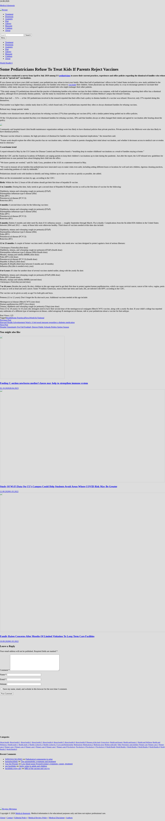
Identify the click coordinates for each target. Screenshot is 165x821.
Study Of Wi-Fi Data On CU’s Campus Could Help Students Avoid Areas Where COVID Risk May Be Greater (58, 486)
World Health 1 (121, 747)
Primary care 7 (51, 747)
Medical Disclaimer (57, 818)
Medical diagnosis (7, 5)
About (7, 30)
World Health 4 (154, 747)
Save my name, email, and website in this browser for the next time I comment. (35, 689)
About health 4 (48, 742)
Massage (8, 26)
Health (8, 318)
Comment (5, 670)
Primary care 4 (20, 747)
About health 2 (26, 742)
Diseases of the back (93, 742)
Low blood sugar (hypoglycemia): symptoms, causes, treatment (47, 764)
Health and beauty (116, 742)
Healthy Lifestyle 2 (36, 745)
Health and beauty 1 (130, 742)
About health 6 (69, 742)
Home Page (16, 318)
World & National (37, 318)
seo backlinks (10, 766)
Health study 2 (24, 745)
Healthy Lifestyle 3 (50, 745)
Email (3, 679)
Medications (78, 745)
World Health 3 (143, 747)
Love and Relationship (65, 745)
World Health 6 (6, 63)
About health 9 (80, 742)
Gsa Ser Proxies (11, 764)
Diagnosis (9, 16)
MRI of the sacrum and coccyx (37, 768)
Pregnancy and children (130, 745)
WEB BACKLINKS (13, 759)
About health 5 (58, 742)
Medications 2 (88, 745)
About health (4, 742)
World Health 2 (132, 747)
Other (120, 745)
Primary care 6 (41, 747)
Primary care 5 (30, 747)
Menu (3, 38)
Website (3, 684)
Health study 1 (13, 745)
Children (8, 28)
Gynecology (105, 742)
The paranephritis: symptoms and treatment (38, 761)
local (23, 318)
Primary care (143, 745)
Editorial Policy (20, 818)
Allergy (8, 23)
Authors (69, 818)
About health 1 (15, 742)
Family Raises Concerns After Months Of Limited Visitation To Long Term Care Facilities (47, 636)
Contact (10, 818)
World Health (111, 747)
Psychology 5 (91, 747)
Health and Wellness (145, 742)
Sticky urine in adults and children (33, 766)
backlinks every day (13, 768)
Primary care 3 (10, 747)
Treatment (9, 14)
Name (3, 674)
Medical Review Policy (37, 818)
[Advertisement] (77, 715)
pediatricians (64, 76)
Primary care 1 (153, 745)
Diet (7, 21)
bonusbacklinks (11, 761)
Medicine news (99, 745)
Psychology (71, 747)
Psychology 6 (101, 747)
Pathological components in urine (39, 759)
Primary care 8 (62, 747)
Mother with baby (111, 745)
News (27, 318)
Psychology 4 (81, 747)
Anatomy (9, 19)
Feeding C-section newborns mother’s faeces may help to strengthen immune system (44, 383)
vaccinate (72, 85)
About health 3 (37, 742)
